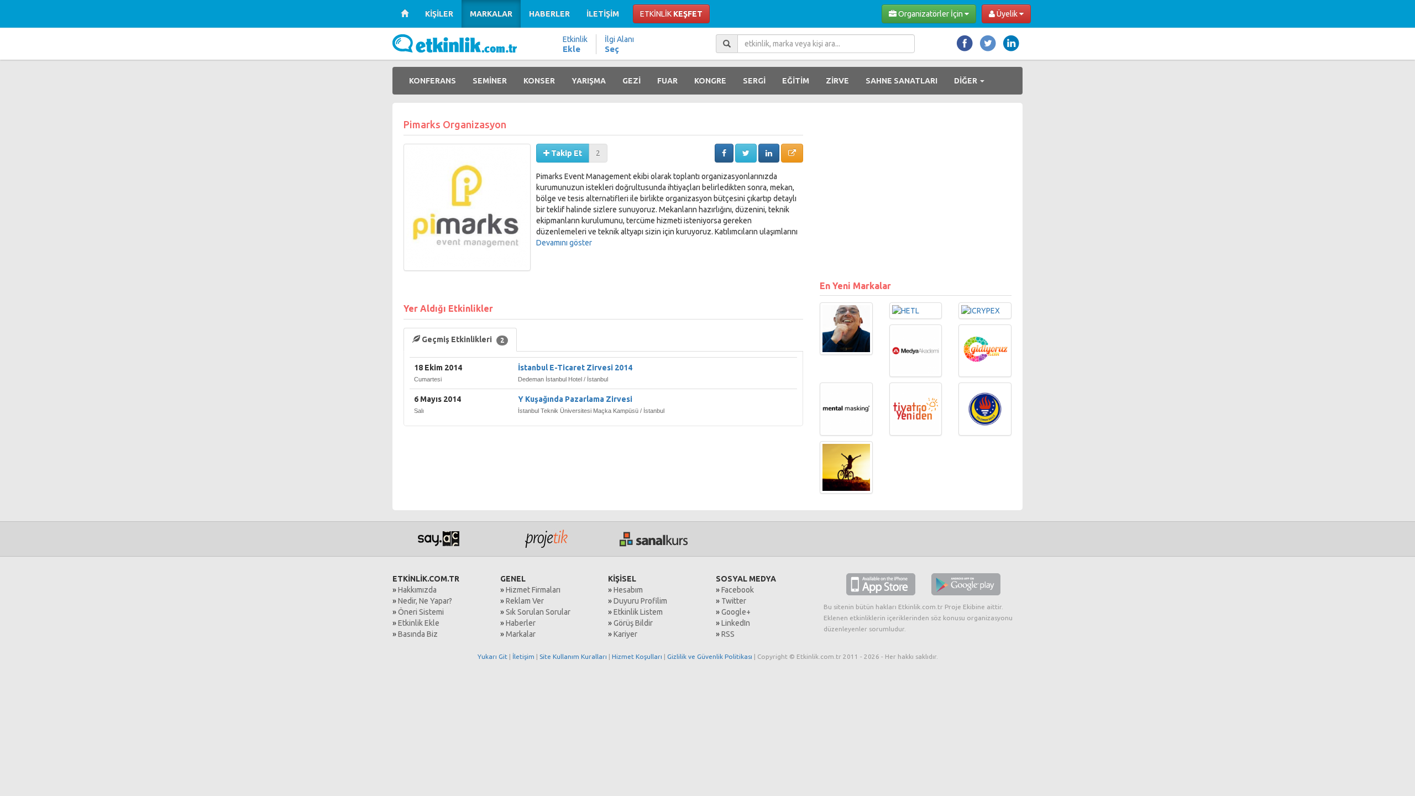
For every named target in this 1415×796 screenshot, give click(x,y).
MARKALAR (491, 13)
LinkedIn (735, 623)
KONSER (539, 80)
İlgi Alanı (619, 44)
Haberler (521, 623)
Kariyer (625, 634)
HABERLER (549, 13)
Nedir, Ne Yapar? (425, 600)
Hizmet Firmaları (533, 589)
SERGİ (754, 80)
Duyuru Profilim (640, 600)
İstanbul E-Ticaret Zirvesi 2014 (575, 367)
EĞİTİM (795, 80)
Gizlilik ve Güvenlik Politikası (709, 656)
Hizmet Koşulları (637, 656)
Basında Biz (418, 634)
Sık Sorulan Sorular (538, 612)
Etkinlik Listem (638, 612)
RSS (728, 634)
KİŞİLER (439, 13)
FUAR (667, 80)
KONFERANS (432, 80)
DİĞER (966, 80)
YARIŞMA (589, 80)
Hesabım (628, 589)
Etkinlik (575, 44)
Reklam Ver (525, 600)
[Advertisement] (916, 191)
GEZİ (631, 80)
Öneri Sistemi (421, 612)
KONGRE (710, 80)
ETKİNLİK (671, 13)
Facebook (737, 589)
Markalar (521, 634)
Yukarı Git (492, 656)
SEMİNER (490, 80)
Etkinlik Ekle (418, 623)
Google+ (736, 612)
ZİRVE (837, 80)
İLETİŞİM (602, 13)
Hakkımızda (417, 589)
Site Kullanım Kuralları (573, 656)
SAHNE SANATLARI (901, 80)
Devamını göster (564, 242)
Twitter (733, 600)
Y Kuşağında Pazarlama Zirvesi (575, 399)
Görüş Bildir (633, 623)
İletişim (523, 656)
